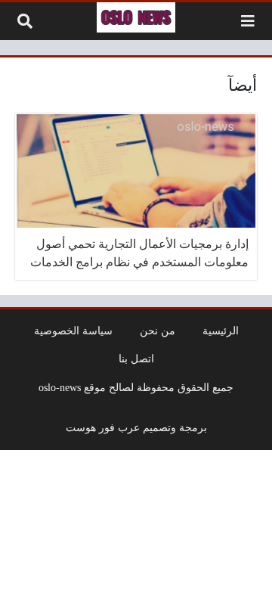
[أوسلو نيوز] (136, 17)
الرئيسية (220, 330)
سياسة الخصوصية (73, 330)
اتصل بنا (136, 358)
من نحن (157, 330)
